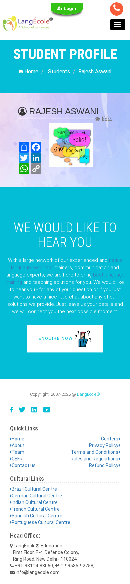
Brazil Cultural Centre (34, 489)
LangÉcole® (88, 394)
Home (30, 71)
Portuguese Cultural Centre (41, 522)
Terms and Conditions (94, 452)
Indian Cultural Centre (35, 502)
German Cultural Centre (37, 495)
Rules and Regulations (94, 458)
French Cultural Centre (36, 509)
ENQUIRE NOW (57, 338)
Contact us (24, 465)
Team (18, 452)
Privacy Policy (103, 445)
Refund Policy (103, 465)
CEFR (17, 458)
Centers (109, 438)
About (18, 445)
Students (59, 71)
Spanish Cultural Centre (37, 515)
